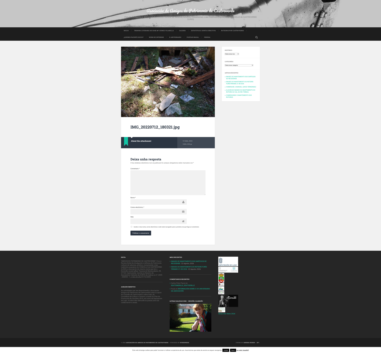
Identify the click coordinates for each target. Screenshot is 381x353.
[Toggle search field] (256, 37)
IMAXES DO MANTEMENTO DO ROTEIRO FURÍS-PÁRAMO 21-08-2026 (239, 83)
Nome (133, 197)
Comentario (135, 168)
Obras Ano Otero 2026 (226, 314)
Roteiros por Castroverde (232, 30)
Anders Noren (249, 342)
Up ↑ (258, 342)
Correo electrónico (137, 207)
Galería (182, 30)
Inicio (126, 30)
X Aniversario (175, 37)
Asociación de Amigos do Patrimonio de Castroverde (190, 10)
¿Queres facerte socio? (134, 37)
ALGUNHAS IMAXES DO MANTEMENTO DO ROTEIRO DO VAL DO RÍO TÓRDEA (240, 91)
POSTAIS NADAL (193, 37)
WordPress (184, 342)
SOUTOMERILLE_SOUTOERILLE (183, 285)
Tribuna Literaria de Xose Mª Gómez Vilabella (154, 30)
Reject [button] (233, 350)
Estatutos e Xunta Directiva (203, 30)
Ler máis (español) (242, 350)
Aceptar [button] (226, 350)
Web (132, 217)
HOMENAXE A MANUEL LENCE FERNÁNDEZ (241, 87)
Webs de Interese (156, 37)
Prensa (207, 37)
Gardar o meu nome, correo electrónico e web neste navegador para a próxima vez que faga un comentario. (166, 227)
